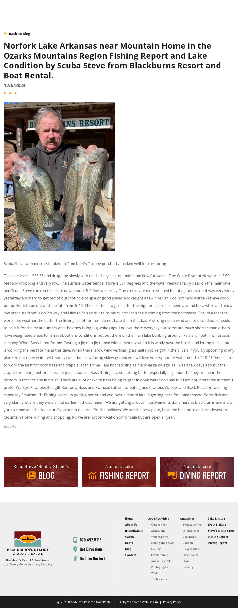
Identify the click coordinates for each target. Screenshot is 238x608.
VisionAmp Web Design (142, 602)
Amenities (187, 519)
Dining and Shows (162, 543)
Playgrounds (191, 549)
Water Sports (159, 537)
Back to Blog (19, 33)
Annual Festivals (161, 561)
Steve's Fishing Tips (221, 531)
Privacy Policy (172, 602)
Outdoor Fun (159, 525)
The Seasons (159, 579)
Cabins (130, 537)
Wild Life (156, 573)
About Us (131, 525)
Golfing (156, 549)
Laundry (188, 567)
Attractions (158, 531)
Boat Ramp (189, 537)
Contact (130, 555)
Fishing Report (218, 537)
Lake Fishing (216, 519)
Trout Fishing (217, 525)
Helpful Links (134, 531)
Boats (129, 543)
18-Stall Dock (191, 531)
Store (186, 561)
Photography (159, 567)
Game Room (190, 555)
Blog (128, 549)
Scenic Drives (159, 555)
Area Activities (158, 519)
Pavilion (188, 543)
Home (129, 519)
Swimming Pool (192, 525)
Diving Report (217, 543)
